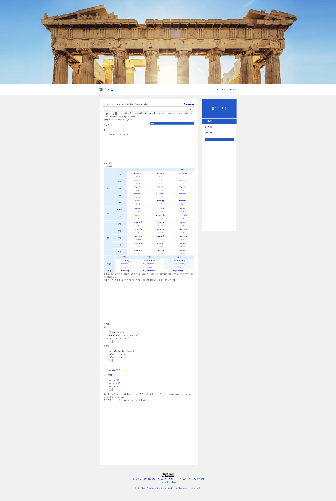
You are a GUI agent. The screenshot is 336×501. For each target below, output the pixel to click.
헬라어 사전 (106, 89)
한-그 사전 (208, 127)
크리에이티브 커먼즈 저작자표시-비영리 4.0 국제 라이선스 (162, 479)
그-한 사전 (232, 89)
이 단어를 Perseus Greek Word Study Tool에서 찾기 (125, 400)
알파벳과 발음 (153, 488)
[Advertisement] (219, 180)
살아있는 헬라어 (140, 488)
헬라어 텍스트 (182, 488)
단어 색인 (208, 133)
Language (190, 104)
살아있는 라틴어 (196, 488)
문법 (162, 488)
